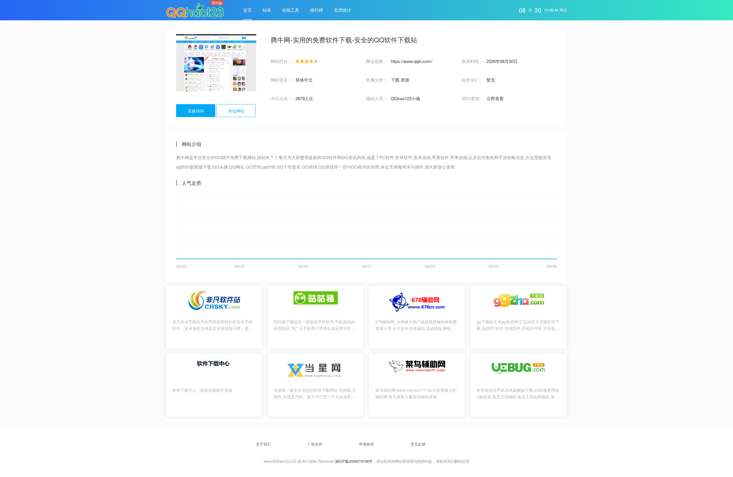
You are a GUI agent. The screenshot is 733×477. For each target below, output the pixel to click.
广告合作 (315, 444)
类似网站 (236, 111)
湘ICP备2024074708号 (354, 461)
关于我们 (263, 444)
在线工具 (290, 10)
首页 (247, 10)
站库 (267, 10)
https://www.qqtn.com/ (411, 61)
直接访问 (196, 111)
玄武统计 (342, 10)
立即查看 (495, 98)
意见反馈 (418, 444)
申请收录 (366, 444)
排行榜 (316, 10)
